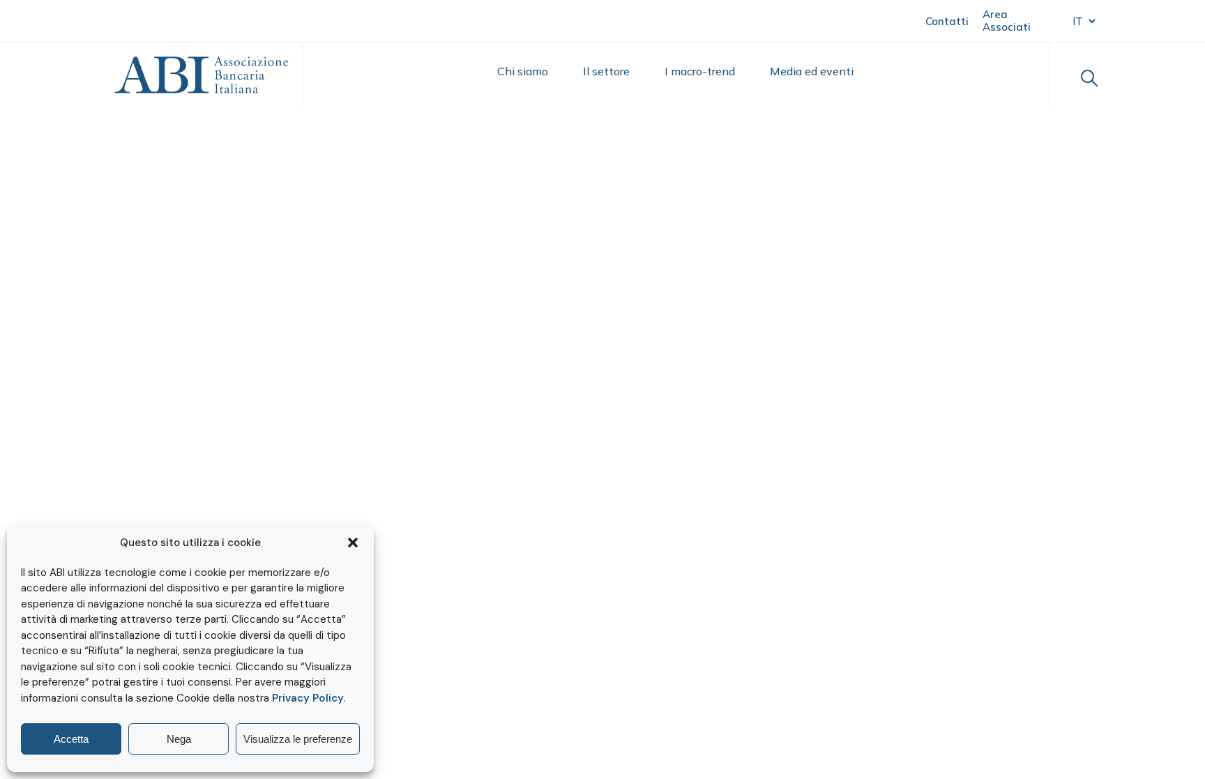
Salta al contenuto (77, 20)
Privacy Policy (308, 698)
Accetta (71, 739)
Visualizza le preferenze (297, 739)
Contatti (947, 21)
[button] (353, 543)
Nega (179, 739)
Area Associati (1007, 20)
